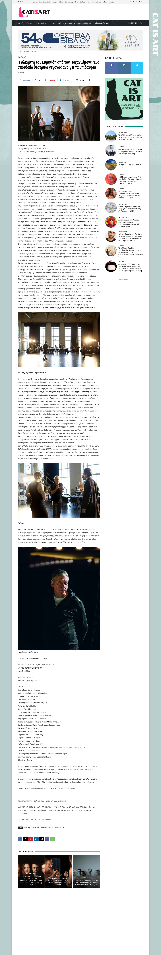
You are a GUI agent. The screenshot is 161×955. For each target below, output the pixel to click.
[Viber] (47, 839)
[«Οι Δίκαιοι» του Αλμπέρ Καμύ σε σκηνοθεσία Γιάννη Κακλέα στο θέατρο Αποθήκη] (111, 150)
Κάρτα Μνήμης (123, 217)
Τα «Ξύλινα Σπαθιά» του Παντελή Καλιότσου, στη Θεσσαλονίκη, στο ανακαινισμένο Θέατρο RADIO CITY (130, 252)
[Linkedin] (136, 1)
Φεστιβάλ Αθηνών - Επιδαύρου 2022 (52, 828)
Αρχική (20, 51)
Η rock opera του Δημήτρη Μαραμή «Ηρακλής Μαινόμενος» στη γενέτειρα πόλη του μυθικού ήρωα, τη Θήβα (31, 880)
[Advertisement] (100, 12)
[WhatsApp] (52, 839)
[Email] (41, 839)
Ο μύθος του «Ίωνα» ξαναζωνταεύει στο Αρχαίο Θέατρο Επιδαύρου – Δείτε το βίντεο (58, 881)
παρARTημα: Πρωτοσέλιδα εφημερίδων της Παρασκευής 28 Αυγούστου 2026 (129, 209)
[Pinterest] (139, 1)
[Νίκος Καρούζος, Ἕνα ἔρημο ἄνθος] (111, 164)
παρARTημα (122, 204)
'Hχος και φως (30, 873)
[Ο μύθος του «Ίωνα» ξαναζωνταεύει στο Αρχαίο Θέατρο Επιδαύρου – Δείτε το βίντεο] (58, 871)
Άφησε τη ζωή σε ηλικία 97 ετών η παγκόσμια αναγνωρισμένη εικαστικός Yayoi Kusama (129, 223)
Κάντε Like (111, 63)
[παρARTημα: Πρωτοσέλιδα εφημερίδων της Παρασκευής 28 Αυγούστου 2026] (111, 207)
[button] (135, 23)
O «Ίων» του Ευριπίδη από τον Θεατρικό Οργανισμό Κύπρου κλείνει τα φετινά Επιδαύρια (86, 882)
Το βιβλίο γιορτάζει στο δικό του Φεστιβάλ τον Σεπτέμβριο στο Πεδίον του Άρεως (130, 137)
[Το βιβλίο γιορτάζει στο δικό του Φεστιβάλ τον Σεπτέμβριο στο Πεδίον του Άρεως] (111, 136)
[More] (89, 80)
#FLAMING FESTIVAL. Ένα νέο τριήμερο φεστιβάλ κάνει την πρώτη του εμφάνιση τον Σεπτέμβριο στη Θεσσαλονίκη (130, 267)
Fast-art (33, 51)
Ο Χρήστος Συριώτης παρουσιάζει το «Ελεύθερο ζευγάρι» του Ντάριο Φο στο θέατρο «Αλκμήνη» (129, 194)
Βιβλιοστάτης (123, 132)
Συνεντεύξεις (122, 231)
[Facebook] (130, 1)
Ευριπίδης (35, 828)
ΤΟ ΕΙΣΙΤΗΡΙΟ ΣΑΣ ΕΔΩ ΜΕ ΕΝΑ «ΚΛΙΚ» (34, 820)
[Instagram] (133, 1)
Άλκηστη (27, 828)
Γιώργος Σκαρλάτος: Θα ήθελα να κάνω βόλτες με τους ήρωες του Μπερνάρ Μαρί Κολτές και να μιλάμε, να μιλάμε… (130, 237)
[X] (142, 1)
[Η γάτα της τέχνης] (34, 12)
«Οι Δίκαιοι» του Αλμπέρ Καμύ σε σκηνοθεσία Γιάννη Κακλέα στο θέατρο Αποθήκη (130, 151)
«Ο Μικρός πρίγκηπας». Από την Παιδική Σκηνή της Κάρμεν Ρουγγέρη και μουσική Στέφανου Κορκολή (130, 180)
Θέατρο (26, 51)
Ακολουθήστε (124, 63)
